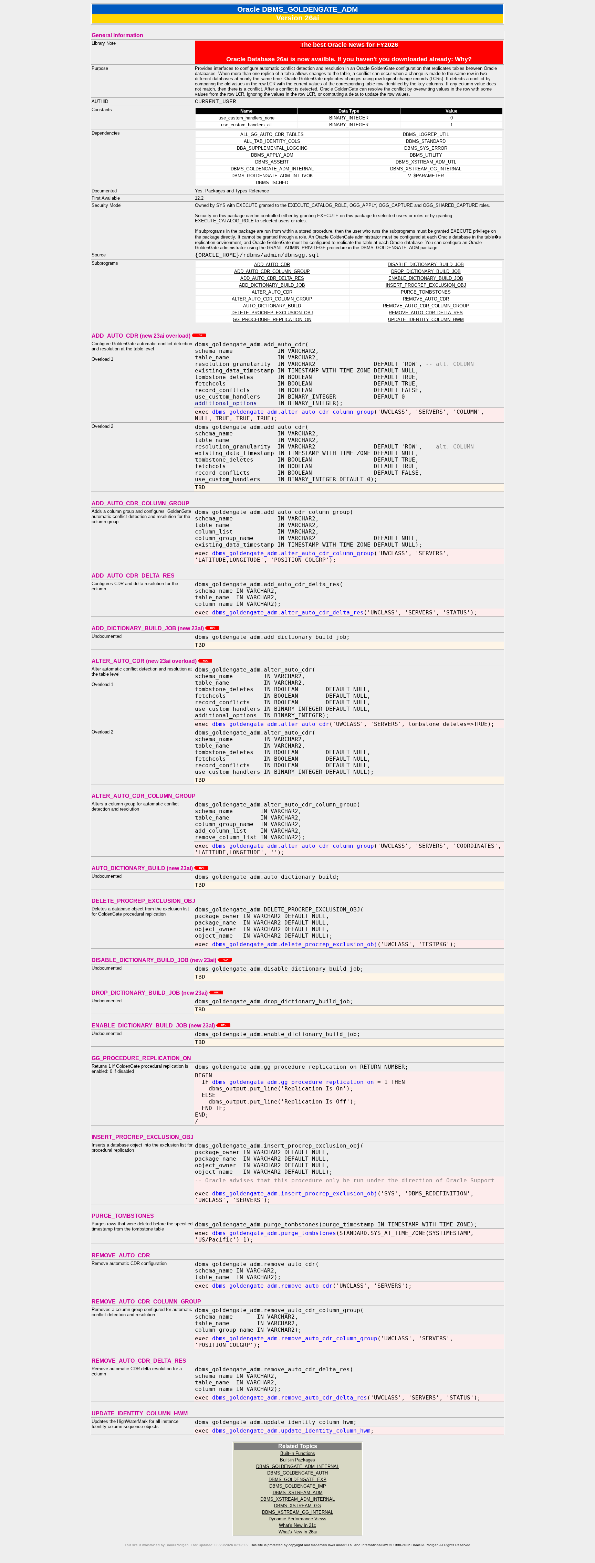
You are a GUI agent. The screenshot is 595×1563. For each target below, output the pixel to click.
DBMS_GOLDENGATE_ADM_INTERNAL (297, 1466)
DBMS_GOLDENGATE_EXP (297, 1479)
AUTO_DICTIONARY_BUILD (272, 305)
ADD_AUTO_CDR (272, 264)
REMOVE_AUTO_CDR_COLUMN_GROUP (426, 305)
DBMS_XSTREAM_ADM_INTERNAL (297, 1499)
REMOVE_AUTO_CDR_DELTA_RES (426, 312)
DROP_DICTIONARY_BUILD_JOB (426, 271)
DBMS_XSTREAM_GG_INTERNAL (297, 1512)
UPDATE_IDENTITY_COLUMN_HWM (426, 319)
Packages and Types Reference (237, 190)
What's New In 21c (297, 1525)
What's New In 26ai (298, 1531)
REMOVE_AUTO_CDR (426, 299)
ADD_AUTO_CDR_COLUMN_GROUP (272, 271)
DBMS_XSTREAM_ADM (298, 1492)
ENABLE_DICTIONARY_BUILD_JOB (425, 278)
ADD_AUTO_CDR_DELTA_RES (272, 278)
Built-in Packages (297, 1459)
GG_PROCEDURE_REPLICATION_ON (272, 319)
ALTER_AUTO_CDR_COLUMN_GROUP (272, 299)
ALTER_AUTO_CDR (272, 292)
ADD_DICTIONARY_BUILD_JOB (272, 285)
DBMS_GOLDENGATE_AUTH (297, 1473)
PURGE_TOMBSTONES (426, 292)
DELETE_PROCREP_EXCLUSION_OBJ (272, 312)
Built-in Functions (297, 1453)
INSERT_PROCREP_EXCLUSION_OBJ (426, 285)
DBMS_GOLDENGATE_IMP (297, 1486)
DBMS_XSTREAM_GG (297, 1505)
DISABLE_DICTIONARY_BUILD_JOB (426, 264)
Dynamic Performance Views (297, 1518)
